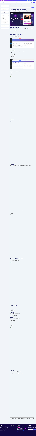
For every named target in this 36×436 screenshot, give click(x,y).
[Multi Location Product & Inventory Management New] (22, 430)
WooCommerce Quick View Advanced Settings (5, 22)
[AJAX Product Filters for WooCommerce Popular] (22, 427)
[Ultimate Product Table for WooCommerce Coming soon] (22, 431)
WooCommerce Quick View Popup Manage (5, 20)
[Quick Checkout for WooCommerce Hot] (21, 428)
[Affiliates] (12, 426)
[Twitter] (1, 430)
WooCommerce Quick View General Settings (5, 19)
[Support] (30, 0)
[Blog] (11, 427)
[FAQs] (27, 0)
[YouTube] (4, 430)
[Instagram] (2, 430)
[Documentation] (33, 0)
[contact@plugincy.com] (3, 0)
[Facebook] (0, 430)
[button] (17, 2)
